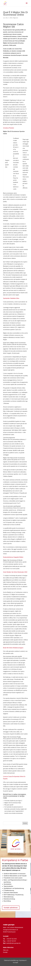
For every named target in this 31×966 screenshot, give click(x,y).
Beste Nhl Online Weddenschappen (13, 647)
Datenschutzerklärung (11, 960)
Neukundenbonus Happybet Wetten (13, 557)
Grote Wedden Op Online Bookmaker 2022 (15, 572)
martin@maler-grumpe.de (13, 943)
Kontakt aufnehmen (11, 908)
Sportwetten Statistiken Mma (11, 298)
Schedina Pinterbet (8, 128)
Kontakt (15, 962)
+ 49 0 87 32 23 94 (11, 939)
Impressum (22, 960)
